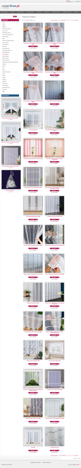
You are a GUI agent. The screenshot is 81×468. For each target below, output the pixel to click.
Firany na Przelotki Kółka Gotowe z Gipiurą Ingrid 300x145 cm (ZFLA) (33, 390)
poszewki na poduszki (6, 71)
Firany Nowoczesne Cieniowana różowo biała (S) (33, 158)
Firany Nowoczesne (5, 48)
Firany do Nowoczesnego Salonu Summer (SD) (33, 274)
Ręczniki (3, 75)
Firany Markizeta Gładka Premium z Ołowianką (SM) (54, 130)
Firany (3, 22)
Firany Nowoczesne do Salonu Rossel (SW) (33, 187)
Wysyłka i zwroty (20, 12)
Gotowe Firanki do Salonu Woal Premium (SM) (54, 418)
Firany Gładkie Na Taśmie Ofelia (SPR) (54, 100)
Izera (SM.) (33, 447)
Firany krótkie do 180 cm (6, 28)
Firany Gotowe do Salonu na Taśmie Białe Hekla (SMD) (33, 44)
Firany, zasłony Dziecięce (6, 50)
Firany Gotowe (5, 83)
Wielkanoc (4, 26)
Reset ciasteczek (47, 462)
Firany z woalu (4, 30)
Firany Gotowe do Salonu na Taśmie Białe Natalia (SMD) (33, 72)
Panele (3, 38)
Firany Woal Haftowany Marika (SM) (33, 216)
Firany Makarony (5, 36)
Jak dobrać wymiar (56, 12)
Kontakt (76, 12)
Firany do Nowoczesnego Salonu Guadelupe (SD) (54, 245)
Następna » (77, 20)
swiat (10, 5)
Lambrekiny (4, 46)
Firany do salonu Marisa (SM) (54, 360)
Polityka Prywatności (67, 12)
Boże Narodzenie (5, 85)
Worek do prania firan (10, 190)
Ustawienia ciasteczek (35, 462)
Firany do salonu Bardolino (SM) (33, 360)
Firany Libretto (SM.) (33, 129)
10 (73, 20)
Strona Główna (5, 12)
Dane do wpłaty (30, 12)
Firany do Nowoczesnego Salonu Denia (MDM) (33, 245)
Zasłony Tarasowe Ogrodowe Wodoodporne (10, 62)
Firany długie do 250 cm (6, 32)
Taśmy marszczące (5, 60)
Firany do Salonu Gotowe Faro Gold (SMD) (33, 331)
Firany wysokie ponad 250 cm (7, 34)
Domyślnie (27, 20)
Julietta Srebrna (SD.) (54, 447)
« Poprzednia (63, 20)
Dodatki (3, 77)
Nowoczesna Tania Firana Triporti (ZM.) (10, 118)
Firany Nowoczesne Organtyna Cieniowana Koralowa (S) (54, 159)
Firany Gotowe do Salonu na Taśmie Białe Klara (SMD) (54, 44)
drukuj (79, 458)
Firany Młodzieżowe (5, 52)
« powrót (74, 458)
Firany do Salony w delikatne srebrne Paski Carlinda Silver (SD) (54, 332)
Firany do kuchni (5, 42)
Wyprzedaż (4, 79)
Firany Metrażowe (5, 56)
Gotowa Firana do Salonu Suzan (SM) (33, 418)
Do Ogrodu (4, 81)
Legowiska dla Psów (6, 87)
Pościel (3, 69)
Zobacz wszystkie (54, 20)
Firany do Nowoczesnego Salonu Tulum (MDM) (54, 274)
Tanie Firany (4, 89)
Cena (34, 20)
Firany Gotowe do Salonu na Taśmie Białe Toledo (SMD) (33, 101)
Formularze (39, 12)
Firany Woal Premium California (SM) (54, 216)
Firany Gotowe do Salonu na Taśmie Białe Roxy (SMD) (54, 72)
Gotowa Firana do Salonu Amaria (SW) (54, 389)
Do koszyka (32, 46)
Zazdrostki (4, 64)
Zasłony (3, 24)
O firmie (12, 12)
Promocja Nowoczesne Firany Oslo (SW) (10, 166)
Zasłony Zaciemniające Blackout (8, 40)
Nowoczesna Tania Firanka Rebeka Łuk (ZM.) (10, 142)
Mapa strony (77, 1)
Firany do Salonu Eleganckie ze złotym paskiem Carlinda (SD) (54, 303)
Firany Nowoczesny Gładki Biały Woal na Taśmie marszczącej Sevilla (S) (54, 188)
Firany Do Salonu (5, 54)
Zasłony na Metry (5, 58)
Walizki (3, 91)
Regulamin (47, 12)
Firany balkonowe (5, 44)
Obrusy (3, 73)
